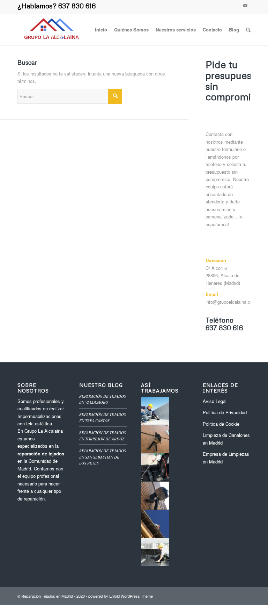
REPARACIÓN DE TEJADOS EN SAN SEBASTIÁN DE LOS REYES (102, 457)
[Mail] (245, 5)
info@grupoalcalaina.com (231, 301)
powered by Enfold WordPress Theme (120, 596)
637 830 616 (77, 5)
